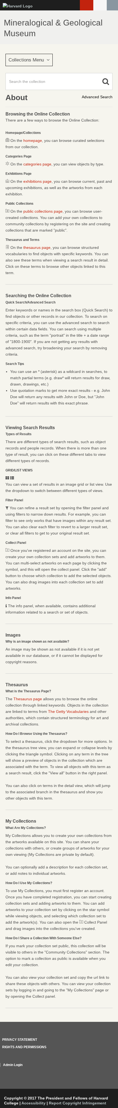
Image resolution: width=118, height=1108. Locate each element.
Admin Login (13, 1065)
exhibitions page (37, 181)
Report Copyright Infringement (77, 1103)
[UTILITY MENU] (100, 5)
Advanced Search (97, 97)
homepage (32, 140)
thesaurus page (36, 247)
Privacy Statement (19, 1040)
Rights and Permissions (24, 1047)
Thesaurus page (27, 699)
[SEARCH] (112, 5)
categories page (37, 164)
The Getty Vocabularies (68, 711)
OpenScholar (102, 1071)
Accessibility (33, 1103)
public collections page (43, 211)
